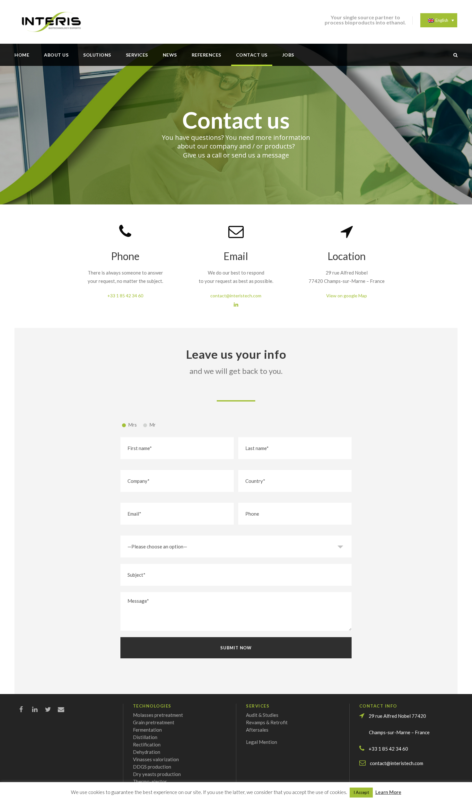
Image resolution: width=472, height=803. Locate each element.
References (206, 55)
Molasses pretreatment (158, 715)
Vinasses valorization (156, 759)
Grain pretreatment (153, 722)
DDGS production (152, 767)
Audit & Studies (262, 715)
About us (56, 55)
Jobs (288, 55)
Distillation (145, 737)
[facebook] (25, 709)
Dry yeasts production (157, 774)
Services (137, 55)
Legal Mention (261, 742)
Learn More (388, 792)
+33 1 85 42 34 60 (125, 295)
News (170, 55)
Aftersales (257, 730)
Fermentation (147, 730)
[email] (64, 709)
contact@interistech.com (235, 295)
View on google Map (346, 295)
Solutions (97, 55)
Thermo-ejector (150, 781)
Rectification (147, 744)
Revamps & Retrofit (267, 722)
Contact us (251, 55)
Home (21, 55)
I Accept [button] (361, 792)
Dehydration (146, 752)
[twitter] (51, 709)
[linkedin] (236, 304)
